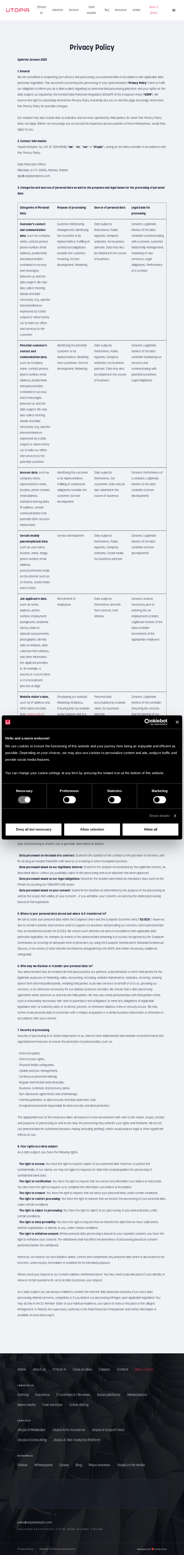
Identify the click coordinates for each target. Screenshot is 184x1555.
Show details (159, 816)
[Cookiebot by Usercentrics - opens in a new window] (147, 722)
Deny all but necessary (33, 829)
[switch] (69, 799)
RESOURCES (25, 1456)
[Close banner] (177, 722)
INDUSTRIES (26, 1386)
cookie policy (34, 714)
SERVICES (24, 1421)
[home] (17, 10)
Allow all (150, 829)
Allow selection (92, 829)
